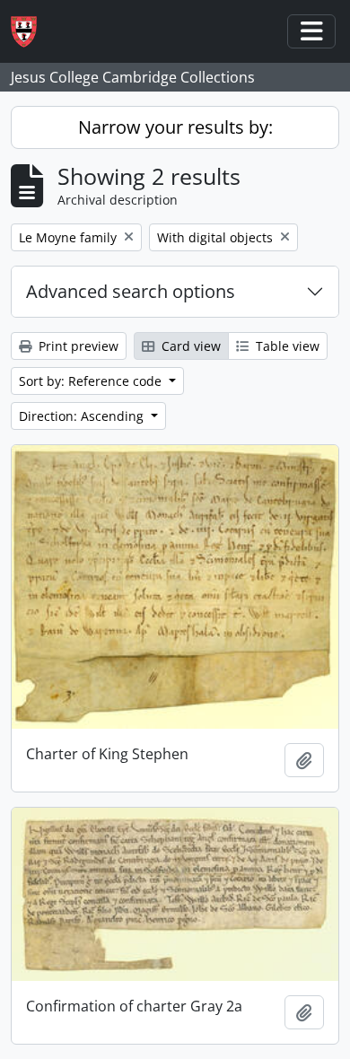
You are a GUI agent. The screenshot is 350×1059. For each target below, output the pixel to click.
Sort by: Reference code (92, 380)
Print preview (76, 345)
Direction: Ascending (83, 415)
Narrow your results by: (175, 127)
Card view (189, 345)
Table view (285, 345)
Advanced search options (130, 291)
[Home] (31, 32)
